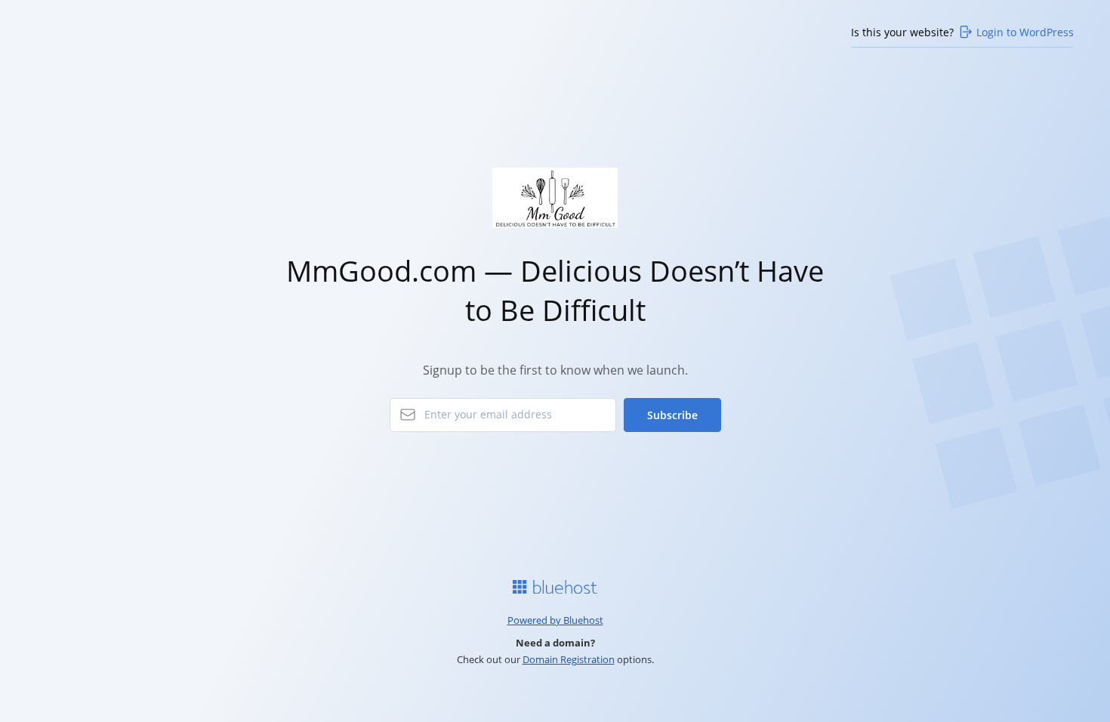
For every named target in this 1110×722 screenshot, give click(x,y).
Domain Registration (569, 659)
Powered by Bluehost (555, 620)
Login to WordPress (1025, 32)
